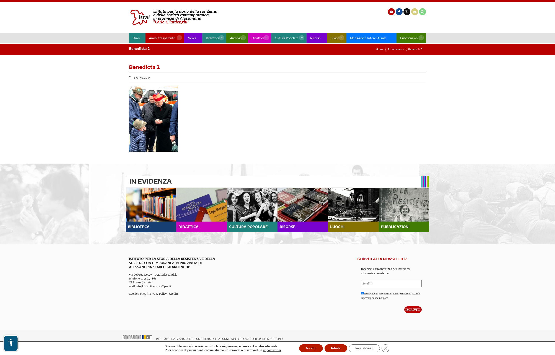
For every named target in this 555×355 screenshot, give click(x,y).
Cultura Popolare (286, 38)
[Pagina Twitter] (406, 11)
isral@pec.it (163, 286)
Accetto (311, 348)
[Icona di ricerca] (422, 11)
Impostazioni (364, 348)
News (192, 38)
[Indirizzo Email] (414, 11)
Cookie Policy (137, 293)
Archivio (236, 38)
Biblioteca (213, 38)
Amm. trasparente (162, 38)
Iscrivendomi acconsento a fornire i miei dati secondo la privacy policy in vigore (390, 295)
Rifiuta (336, 348)
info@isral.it (143, 286)
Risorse (315, 38)
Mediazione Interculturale (368, 38)
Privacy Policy (158, 293)
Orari (136, 38)
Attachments (396, 49)
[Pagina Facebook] (399, 11)
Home (379, 49)
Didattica (258, 38)
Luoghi (335, 38)
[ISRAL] (173, 17)
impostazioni (272, 350)
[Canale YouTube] (391, 11)
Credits (173, 293)
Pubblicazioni (409, 38)
